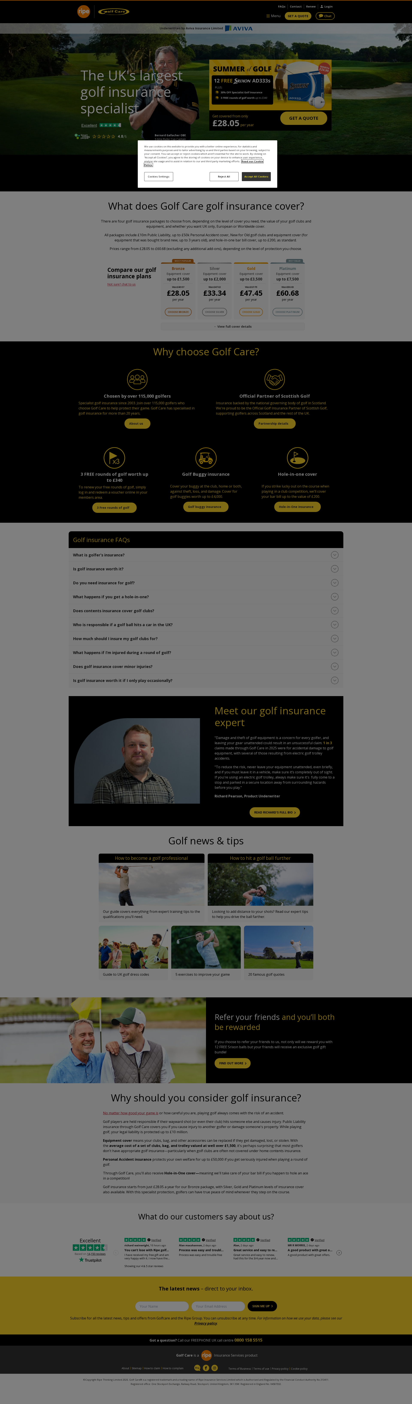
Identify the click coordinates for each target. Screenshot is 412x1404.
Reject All (224, 176)
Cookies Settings (159, 176)
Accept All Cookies (256, 176)
